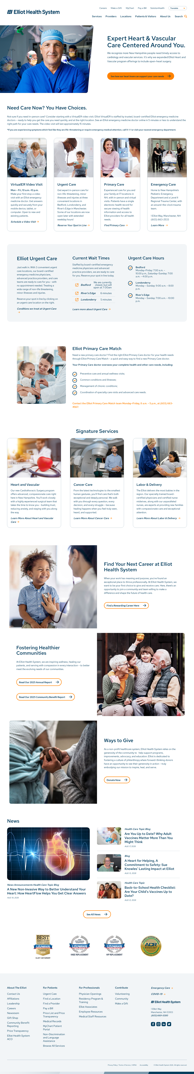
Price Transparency (18, 1030)
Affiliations (13, 998)
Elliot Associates (88, 1006)
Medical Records (52, 1021)
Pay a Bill (48, 1008)
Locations (125, 16)
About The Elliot (16, 987)
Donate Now (113, 780)
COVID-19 (156, 994)
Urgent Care (50, 993)
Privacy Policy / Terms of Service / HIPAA (122, 1065)
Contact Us (13, 993)
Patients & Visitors (145, 16)
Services (97, 16)
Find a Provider (51, 1003)
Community (121, 998)
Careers (11, 1008)
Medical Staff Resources (92, 1016)
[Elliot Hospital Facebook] (153, 1024)
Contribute (121, 987)
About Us (165, 16)
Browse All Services (54, 1045)
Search (179, 16)
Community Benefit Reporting (18, 1024)
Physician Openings (90, 993)
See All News (93, 914)
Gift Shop (12, 1017)
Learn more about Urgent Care (89, 309)
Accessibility (144, 1065)
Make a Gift (121, 1003)
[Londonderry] (93, 299)
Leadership (13, 1003)
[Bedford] (93, 285)
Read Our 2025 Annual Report (35, 682)
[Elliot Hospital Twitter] (169, 1024)
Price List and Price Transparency (54, 1014)
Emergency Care (160, 987)
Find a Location (51, 998)
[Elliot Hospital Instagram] (158, 1024)
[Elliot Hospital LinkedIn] (164, 1024)
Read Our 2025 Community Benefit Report (42, 697)
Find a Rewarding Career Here (123, 605)
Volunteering (122, 993)
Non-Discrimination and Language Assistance (54, 1038)
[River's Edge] (93, 293)
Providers (111, 16)
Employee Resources (91, 1011)
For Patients (50, 987)
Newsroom (13, 1013)
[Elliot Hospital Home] (169, 1002)
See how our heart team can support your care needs (137, 76)
